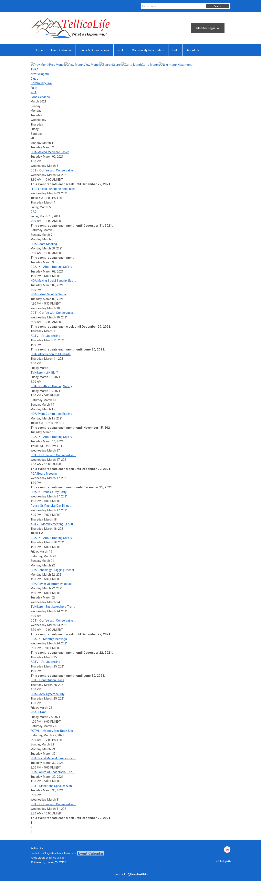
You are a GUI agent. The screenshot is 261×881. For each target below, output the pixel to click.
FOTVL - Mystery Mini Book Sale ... (53, 731)
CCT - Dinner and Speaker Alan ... (52, 786)
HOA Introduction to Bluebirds (51, 354)
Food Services (40, 97)
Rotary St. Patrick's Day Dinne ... (51, 505)
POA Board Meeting (44, 473)
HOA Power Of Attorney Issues (51, 584)
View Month (92, 65)
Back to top (220, 861)
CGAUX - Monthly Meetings (49, 639)
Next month (185, 65)
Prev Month (56, 65)
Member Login (205, 28)
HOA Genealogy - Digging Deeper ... (54, 570)
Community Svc (41, 83)
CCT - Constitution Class (47, 680)
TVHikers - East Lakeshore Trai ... (53, 606)
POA (33, 92)
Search (217, 6)
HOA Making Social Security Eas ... (53, 281)
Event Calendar (90, 853)
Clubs (34, 78)
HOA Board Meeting (44, 244)
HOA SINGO (38, 712)
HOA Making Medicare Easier (50, 152)
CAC (34, 212)
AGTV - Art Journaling (45, 336)
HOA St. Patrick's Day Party (48, 492)
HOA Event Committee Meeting (51, 414)
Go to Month (150, 65)
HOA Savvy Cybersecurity (47, 694)
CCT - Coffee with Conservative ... (53, 170)
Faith (34, 88)
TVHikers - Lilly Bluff (44, 372)
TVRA (34, 69)
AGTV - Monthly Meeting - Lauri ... (53, 524)
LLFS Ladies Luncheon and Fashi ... (54, 189)
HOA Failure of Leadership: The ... (53, 772)
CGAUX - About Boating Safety (51, 267)
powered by (120, 874)
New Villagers (40, 74)
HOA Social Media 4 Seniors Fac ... (53, 758)
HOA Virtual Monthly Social (48, 294)
